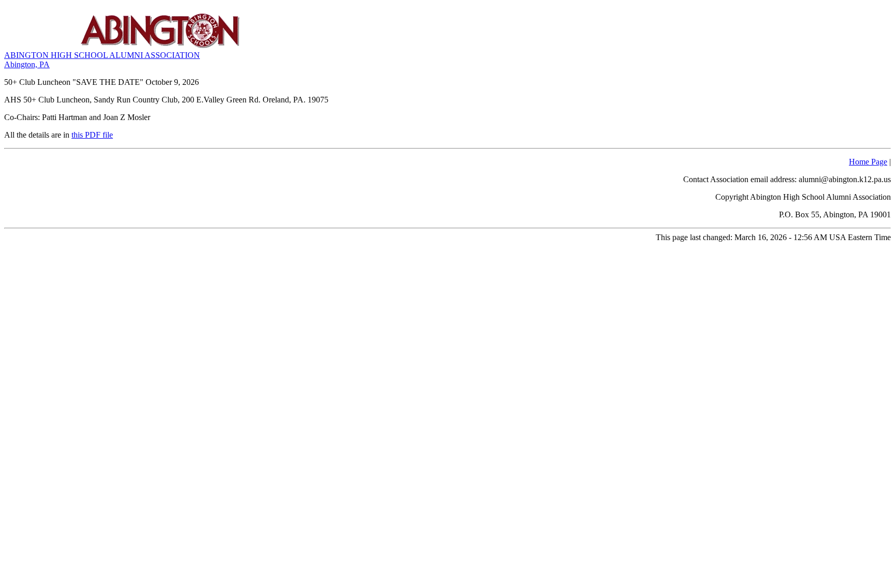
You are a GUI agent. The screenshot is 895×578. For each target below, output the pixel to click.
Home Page (868, 161)
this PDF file (92, 134)
